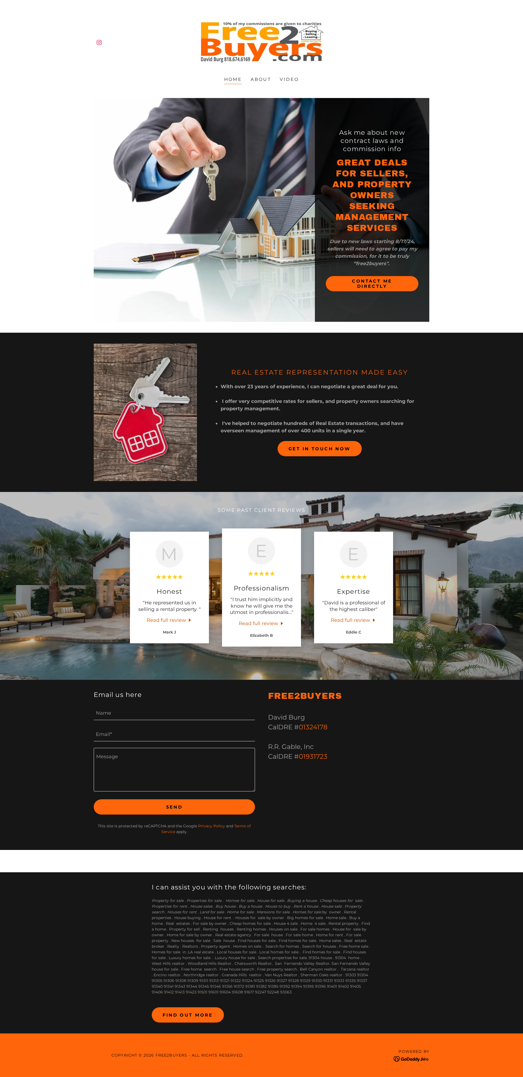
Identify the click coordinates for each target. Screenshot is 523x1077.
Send (174, 807)
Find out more (188, 1015)
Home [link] (233, 79)
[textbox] (174, 712)
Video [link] (289, 79)
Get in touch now (319, 448)
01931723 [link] (313, 756)
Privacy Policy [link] (211, 826)
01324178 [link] (313, 727)
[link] (99, 42)
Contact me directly (372, 284)
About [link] (261, 79)
